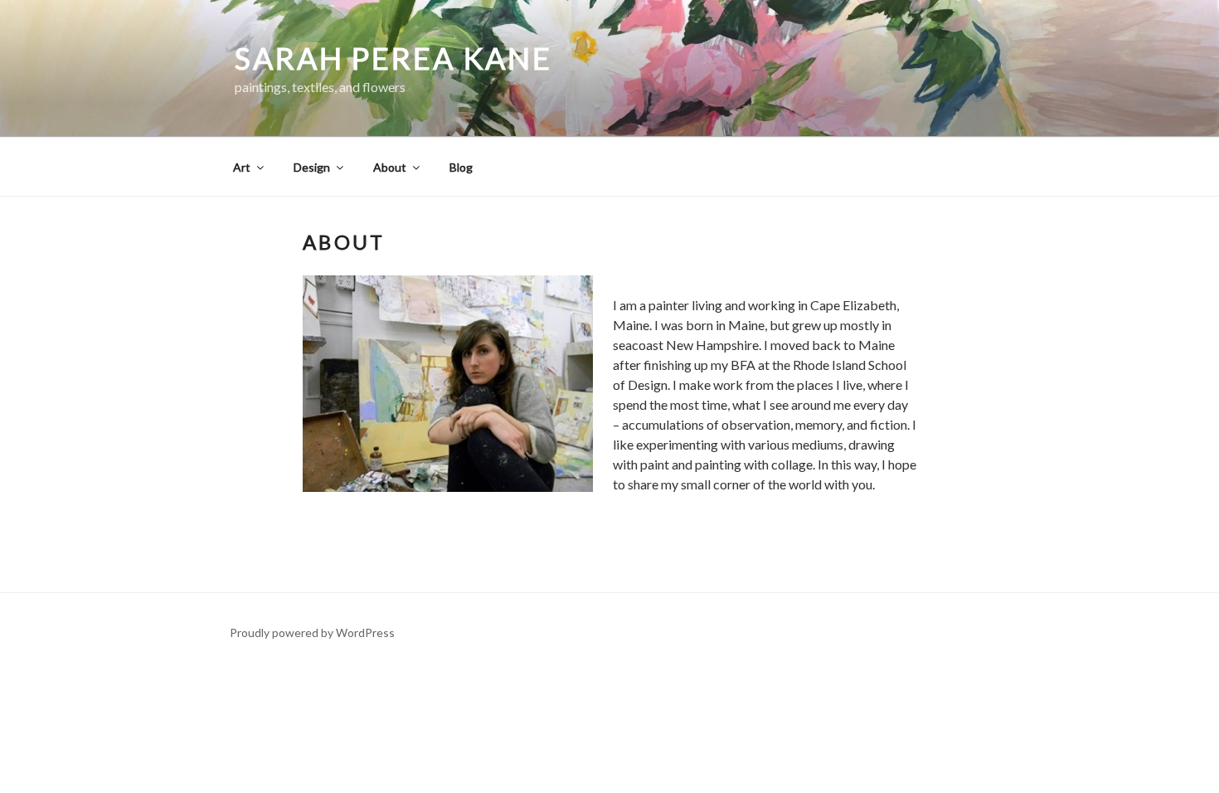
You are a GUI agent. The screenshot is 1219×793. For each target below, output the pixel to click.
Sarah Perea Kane (393, 58)
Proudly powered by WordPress (312, 632)
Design (312, 167)
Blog (461, 167)
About (389, 167)
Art (241, 167)
